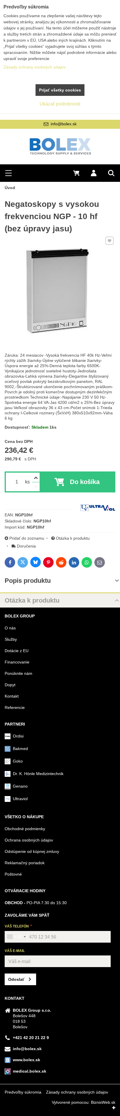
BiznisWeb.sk (103, 1102)
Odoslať (16, 979)
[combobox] (16, 936)
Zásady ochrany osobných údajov (77, 1092)
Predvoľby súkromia (23, 1092)
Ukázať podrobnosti (60, 103)
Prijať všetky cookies (60, 90)
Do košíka (85, 481)
